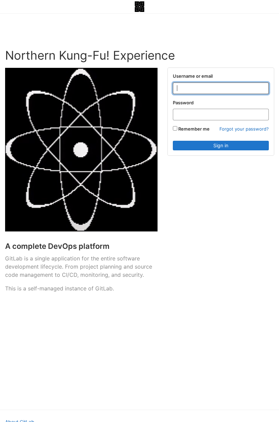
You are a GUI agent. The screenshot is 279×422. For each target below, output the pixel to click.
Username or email (193, 76)
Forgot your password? (244, 129)
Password (183, 102)
